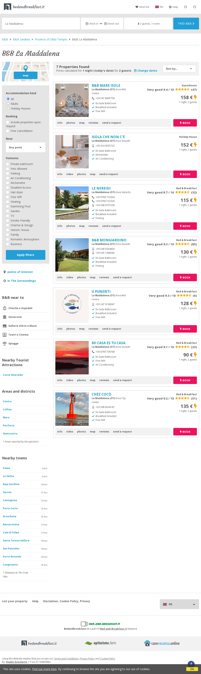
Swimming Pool (20, 206)
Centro (7, 401)
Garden (15, 211)
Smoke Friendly (20, 220)
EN (161, 7)
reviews (93, 122)
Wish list (144, 7)
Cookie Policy (107, 658)
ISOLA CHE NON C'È (108, 137)
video (69, 174)
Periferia (8, 425)
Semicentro (10, 433)
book (186, 123)
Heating (15, 201)
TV (12, 216)
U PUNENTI (101, 291)
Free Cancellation (21, 131)
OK (192, 669)
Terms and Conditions (66, 658)
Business (16, 244)
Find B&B (185, 23)
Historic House (19, 230)
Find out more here (44, 669)
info (59, 122)
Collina (7, 409)
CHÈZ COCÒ (101, 394)
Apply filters (25, 255)
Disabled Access (20, 187)
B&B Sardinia (21, 39)
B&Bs (14, 104)
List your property (14, 601)
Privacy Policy (87, 658)
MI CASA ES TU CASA (108, 343)
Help (175, 7)
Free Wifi (16, 197)
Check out (113, 23)
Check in (93, 23)
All (12, 99)
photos (70, 122)
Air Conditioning (20, 178)
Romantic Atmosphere (24, 239)
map (25, 75)
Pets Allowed (18, 169)
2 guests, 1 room (150, 23)
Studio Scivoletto (16, 662)
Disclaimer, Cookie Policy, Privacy (66, 601)
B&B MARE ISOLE (106, 85)
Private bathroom (21, 164)
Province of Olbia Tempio (51, 39)
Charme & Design (21, 225)
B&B (5, 39)
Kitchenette (17, 183)
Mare (6, 417)
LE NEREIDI (101, 188)
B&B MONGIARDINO (109, 240)
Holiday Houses (20, 108)
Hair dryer (16, 192)
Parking (15, 173)
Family (14, 234)
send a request (111, 122)
